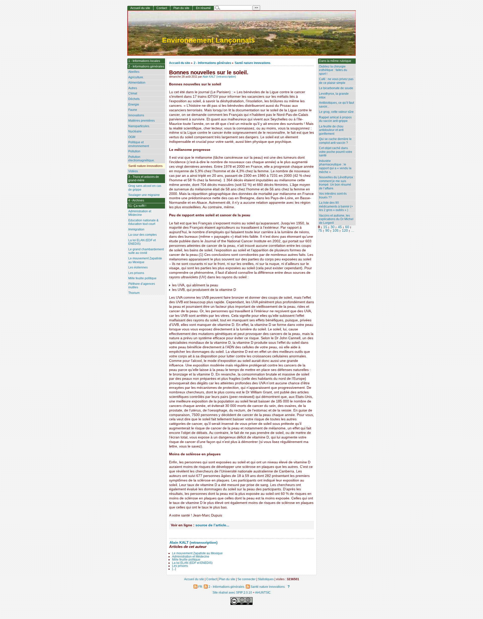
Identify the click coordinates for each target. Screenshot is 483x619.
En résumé (203, 8)
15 (325, 227)
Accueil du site (179, 62)
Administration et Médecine (190, 556)
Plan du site (181, 8)
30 (333, 227)
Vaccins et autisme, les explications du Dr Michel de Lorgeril (336, 219)
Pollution (134, 151)
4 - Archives (136, 200)
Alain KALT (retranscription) (219, 76)
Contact (161, 8)
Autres (132, 88)
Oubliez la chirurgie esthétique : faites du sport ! (333, 70)
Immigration (136, 229)
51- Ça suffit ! (137, 206)
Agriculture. (136, 77)
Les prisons (180, 566)
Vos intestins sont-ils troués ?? (333, 195)
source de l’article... (212, 525)
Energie (133, 104)
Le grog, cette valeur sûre (336, 112)
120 (345, 230)
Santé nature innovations (252, 62)
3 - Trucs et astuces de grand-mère (143, 178)
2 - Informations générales (212, 62)
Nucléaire (135, 131)
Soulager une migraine (144, 195)
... (352, 230)
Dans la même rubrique (335, 61)
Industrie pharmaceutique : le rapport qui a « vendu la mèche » (335, 166)
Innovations (136, 115)
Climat (132, 93)
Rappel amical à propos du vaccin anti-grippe (335, 119)
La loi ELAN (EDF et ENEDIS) (192, 563)
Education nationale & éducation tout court (143, 222)
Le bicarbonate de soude (336, 88)
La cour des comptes (142, 234)
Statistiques (266, 579)
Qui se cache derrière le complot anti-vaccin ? (335, 141)
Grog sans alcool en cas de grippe (144, 187)
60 (347, 227)
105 (336, 230)
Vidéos (133, 171)
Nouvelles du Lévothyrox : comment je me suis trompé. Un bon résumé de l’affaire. (336, 183)
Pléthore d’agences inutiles (141, 285)
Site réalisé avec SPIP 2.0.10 (232, 592)
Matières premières (141, 120)
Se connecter (246, 579)
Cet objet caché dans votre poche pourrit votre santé (335, 151)
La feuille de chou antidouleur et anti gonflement (331, 130)
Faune (132, 110)
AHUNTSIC (263, 592)
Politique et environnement (138, 144)
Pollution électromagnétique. (141, 158)
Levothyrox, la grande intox (334, 95)
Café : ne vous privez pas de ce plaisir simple (336, 81)
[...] (174, 569)
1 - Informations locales (144, 61)
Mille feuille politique (186, 559)
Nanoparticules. (139, 126)
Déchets (134, 99)
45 (340, 227)
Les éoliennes (138, 267)
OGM (131, 137)
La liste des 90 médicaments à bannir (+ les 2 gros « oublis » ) (336, 206)
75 (320, 230)
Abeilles (133, 72)
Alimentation (136, 82)
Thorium (134, 293)
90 (327, 230)
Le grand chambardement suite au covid (146, 251)
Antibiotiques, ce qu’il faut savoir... (336, 104)
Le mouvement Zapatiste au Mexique (197, 553)
